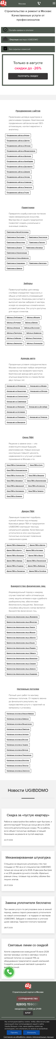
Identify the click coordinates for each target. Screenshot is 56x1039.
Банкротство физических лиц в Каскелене (22, 658)
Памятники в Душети (14, 248)
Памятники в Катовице (34, 248)
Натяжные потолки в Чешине (17, 745)
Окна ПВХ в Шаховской (15, 486)
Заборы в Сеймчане (14, 338)
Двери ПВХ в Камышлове (16, 545)
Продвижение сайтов (28, 111)
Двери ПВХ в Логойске (37, 571)
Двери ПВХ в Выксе (35, 555)
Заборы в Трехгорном (34, 338)
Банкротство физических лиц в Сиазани (21, 663)
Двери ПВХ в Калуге (14, 550)
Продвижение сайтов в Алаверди (19, 182)
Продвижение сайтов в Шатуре (18, 140)
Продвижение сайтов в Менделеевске (21, 151)
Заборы (28, 283)
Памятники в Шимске (14, 268)
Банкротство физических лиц (28, 586)
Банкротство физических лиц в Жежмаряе (22, 617)
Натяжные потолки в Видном (17, 750)
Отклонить (31, 1032)
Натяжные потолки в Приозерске (19, 755)
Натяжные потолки (28, 689)
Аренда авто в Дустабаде (38, 407)
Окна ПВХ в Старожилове (16, 465)
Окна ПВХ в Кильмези (15, 481)
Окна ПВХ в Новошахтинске (17, 470)
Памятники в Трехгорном (38, 237)
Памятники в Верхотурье (16, 242)
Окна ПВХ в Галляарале (15, 491)
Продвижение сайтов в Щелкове (19, 156)
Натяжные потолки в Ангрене (18, 734)
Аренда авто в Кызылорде (16, 391)
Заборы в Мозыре (33, 317)
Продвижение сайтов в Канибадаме (20, 161)
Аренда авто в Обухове (38, 391)
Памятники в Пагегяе (37, 242)
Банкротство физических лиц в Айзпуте (21, 637)
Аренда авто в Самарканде (16, 401)
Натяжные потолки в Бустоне (17, 739)
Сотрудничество (28, 999)
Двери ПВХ (28, 511)
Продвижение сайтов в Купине (18, 135)
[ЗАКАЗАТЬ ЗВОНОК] (9, 972)
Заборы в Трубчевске (15, 317)
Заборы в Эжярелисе (14, 343)
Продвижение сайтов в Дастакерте (20, 166)
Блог (28, 1013)
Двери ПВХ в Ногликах (34, 550)
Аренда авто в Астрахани (16, 412)
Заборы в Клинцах (13, 328)
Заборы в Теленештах (35, 343)
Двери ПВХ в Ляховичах (16, 571)
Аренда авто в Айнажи (38, 386)
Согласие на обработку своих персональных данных (29, 1037)
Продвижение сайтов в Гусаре (18, 192)
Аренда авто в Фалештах (16, 407)
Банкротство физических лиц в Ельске (21, 643)
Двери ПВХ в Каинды (14, 561)
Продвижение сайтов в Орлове (18, 177)
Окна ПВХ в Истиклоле (36, 486)
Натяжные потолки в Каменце (18, 719)
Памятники (28, 207)
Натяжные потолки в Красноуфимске (20, 713)
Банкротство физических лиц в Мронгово (22, 622)
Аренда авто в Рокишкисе (16, 417)
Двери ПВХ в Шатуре (37, 545)
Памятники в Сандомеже (16, 263)
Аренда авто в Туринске (38, 417)
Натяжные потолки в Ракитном (18, 729)
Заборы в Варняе (31, 322)
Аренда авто (28, 358)
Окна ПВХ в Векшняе (36, 475)
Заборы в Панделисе (14, 333)
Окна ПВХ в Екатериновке (36, 481)
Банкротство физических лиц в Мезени (21, 632)
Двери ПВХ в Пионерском (36, 561)
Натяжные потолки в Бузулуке (18, 760)
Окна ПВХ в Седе (36, 465)
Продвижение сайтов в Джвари (18, 172)
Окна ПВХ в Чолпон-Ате (15, 475)
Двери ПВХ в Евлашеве (15, 555)
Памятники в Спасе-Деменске (18, 258)
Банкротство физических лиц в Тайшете (21, 653)
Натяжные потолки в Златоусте (18, 771)
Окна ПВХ (28, 437)
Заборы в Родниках (14, 322)
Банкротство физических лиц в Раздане (21, 648)
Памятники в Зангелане (38, 263)
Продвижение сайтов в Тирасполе (19, 187)
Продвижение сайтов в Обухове (19, 146)
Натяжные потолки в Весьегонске (19, 724)
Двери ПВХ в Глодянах (15, 566)
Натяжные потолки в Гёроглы (18, 765)
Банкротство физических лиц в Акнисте (21, 669)
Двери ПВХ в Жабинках (36, 566)
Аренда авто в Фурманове (16, 386)
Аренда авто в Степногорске (17, 396)
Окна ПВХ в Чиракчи (35, 491)
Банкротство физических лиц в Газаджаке (22, 674)
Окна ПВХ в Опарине (14, 496)
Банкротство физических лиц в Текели (21, 627)
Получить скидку (28, 76)
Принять (14, 1032)
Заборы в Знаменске (34, 333)
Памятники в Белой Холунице (18, 232)
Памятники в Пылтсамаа (15, 237)
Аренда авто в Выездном (16, 422)
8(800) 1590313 (28, 1004)
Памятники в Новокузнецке (17, 253)
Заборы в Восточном (32, 328)
